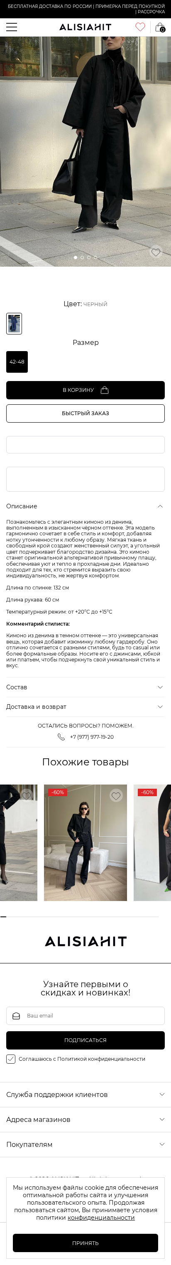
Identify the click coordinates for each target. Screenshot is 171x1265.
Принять (85, 1243)
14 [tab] (89, 917)
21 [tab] (135, 917)
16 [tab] (102, 917)
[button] (75, 257)
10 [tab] (63, 917)
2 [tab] (10, 917)
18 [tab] (116, 917)
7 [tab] (43, 917)
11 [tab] (69, 917)
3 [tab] (16, 917)
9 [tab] (56, 917)
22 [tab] (142, 917)
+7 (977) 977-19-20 (92, 737)
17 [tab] (109, 917)
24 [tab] (155, 917)
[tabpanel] (85, 843)
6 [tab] (36, 917)
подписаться (85, 1040)
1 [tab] (3, 917)
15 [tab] (96, 917)
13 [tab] (82, 917)
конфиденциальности (101, 1217)
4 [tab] (23, 917)
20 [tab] (129, 917)
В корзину (78, 390)
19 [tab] (122, 917)
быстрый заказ (85, 413)
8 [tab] (50, 917)
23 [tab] (148, 917)
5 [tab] (30, 917)
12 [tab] (76, 917)
